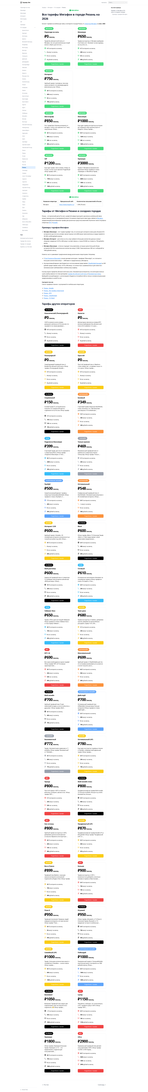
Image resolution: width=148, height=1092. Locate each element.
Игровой (81, 910)
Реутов (24, 161)
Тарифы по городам (25, 244)
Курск (23, 107)
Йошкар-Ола (25, 76)
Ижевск (24, 70)
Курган (24, 104)
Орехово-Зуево (26, 144)
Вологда (24, 50)
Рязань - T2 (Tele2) (49, 298)
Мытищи (24, 121)
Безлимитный (50, 739)
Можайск (24, 116)
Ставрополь (25, 196)
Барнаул (24, 33)
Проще (47, 782)
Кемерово (24, 87)
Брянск (24, 39)
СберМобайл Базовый (95, 263)
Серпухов (24, 190)
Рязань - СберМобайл (50, 295)
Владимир (25, 44)
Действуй (81, 695)
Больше (81, 866)
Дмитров (24, 59)
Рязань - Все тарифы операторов (54, 291)
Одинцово (25, 133)
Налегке (81, 313)
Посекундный (49, 355)
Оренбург (24, 141)
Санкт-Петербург (26, 176)
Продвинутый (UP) (85, 824)
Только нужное (84, 442)
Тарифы (44, 7)
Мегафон (50, 7)
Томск (23, 204)
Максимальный (84, 653)
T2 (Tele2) (49, 310)
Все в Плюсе (49, 866)
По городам (23, 27)
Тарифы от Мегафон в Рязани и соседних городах (118, 11)
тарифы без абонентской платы (77, 274)
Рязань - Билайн (49, 288)
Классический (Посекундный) (56, 313)
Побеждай (82, 952)
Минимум (23, 10)
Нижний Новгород (27, 124)
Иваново (24, 67)
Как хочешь (49, 824)
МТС (50, 222)
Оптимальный (83, 484)
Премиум (22, 24)
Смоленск (24, 193)
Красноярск (25, 101)
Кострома (24, 93)
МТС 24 (47, 653)
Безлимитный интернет (26, 238)
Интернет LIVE (50, 526)
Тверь (23, 201)
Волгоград (25, 47)
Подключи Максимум (53, 442)
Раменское (25, 159)
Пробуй (47, 484)
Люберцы (24, 113)
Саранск (24, 179)
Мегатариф (23, 19)
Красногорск (25, 96)
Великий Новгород (27, 41)
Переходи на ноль (25, 7)
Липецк (24, 110)
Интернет (23, 16)
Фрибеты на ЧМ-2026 (26, 247)
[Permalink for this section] (103, 211)
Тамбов (24, 199)
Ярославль (25, 230)
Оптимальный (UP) (85, 739)
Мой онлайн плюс (85, 782)
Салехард (24, 170)
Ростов (24, 164)
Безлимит (48, 995)
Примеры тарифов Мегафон (119, 14)
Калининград (25, 81)
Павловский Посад (27, 147)
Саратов (24, 181)
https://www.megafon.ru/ (66, 204)
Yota (47, 438)
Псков (23, 156)
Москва (24, 119)
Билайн (55, 222)
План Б (47, 910)
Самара (24, 173)
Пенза (23, 150)
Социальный (49, 398)
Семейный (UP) (50, 952)
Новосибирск (25, 130)
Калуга (24, 84)
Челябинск (25, 227)
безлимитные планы (94, 274)
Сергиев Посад (26, 187)
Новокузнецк (25, 127)
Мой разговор (50, 569)
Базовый (81, 398)
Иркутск (24, 73)
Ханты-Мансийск (26, 221)
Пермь (24, 153)
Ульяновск (25, 213)
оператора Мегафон (90, 24)
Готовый (81, 569)
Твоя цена (82, 611)
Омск (23, 136)
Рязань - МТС (48, 293)
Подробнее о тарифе (57, 64)
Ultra (80, 1037)
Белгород (24, 36)
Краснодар (25, 99)
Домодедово (25, 61)
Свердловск (25, 184)
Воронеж (24, 53)
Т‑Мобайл (82, 438)
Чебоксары (25, 224)
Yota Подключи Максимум (53, 258)
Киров (24, 90)
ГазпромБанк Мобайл (54, 480)
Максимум (23, 13)
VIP (21, 21)
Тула (23, 207)
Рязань (24, 167)
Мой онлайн (49, 695)
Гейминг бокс (49, 611)
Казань (24, 79)
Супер (80, 995)
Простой (81, 355)
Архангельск (25, 30)
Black (80, 526)
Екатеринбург (26, 64)
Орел (23, 139)
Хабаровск (25, 219)
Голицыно (24, 56)
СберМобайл (83, 394)
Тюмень (24, 210)
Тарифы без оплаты (25, 241)
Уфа (23, 216)
